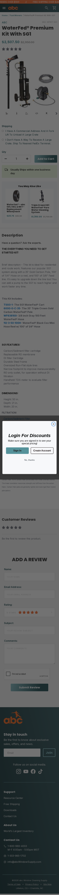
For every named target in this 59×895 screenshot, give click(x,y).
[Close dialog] (53, 424)
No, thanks (29, 460)
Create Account (42, 450)
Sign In (17, 450)
